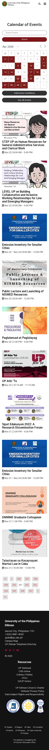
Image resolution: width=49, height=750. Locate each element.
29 (18, 84)
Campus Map (11, 641)
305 (14, 591)
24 (31, 78)
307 (31, 591)
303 (35, 585)
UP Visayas (24, 733)
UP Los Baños (38, 727)
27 (5, 84)
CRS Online (24, 671)
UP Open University (34, 730)
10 (31, 65)
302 (27, 585)
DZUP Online (24, 681)
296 (19, 579)
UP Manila (9, 730)
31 (11, 59)
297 (27, 579)
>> (5, 597)
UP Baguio (18, 727)
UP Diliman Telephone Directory (20, 644)
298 (35, 579)
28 (11, 84)
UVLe (24, 677)
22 (18, 78)
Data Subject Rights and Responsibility (24, 694)
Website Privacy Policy (32, 691)
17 (31, 72)
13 (5, 72)
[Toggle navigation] (45, 4)
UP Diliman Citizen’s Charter (30, 687)
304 (6, 591)
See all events (24, 100)
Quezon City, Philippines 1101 (19, 631)
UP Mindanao (20, 730)
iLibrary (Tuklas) (24, 674)
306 (22, 591)
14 (11, 72)
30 (5, 59)
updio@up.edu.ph (14, 638)
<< (5, 579)
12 (43, 65)
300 (14, 585)
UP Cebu (27, 727)
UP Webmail (24, 668)
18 (37, 72)
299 (6, 585)
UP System (8, 727)
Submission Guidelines (24, 93)
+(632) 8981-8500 (14, 634)
